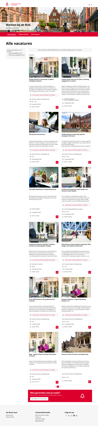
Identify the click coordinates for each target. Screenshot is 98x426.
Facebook (66, 415)
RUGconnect (70, 50)
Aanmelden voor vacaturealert (39, 399)
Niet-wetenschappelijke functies (17, 55)
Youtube (74, 415)
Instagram (71, 415)
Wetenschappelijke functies (16, 53)
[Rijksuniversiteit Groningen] (13, 4)
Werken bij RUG (23, 34)
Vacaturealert (35, 34)
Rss (76, 415)
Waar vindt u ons (39, 421)
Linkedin (68, 415)
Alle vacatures (11, 34)
